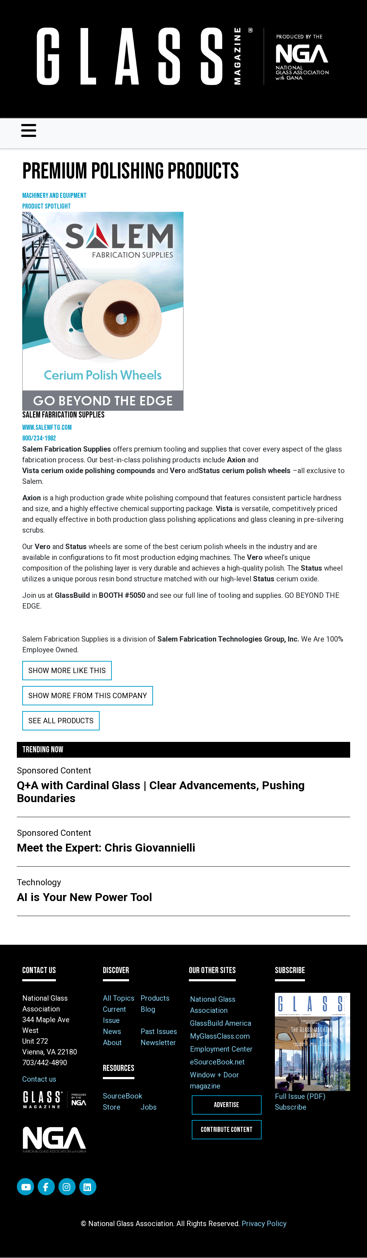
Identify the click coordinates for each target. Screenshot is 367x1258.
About (112, 1042)
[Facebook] (46, 1186)
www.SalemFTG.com (47, 427)
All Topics (118, 998)
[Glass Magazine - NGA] (180, 56)
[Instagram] (67, 1186)
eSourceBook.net (217, 1062)
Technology (39, 882)
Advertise (226, 1105)
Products (155, 998)
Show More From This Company (87, 695)
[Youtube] (25, 1186)
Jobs (148, 1107)
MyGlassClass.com (220, 1036)
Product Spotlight (46, 206)
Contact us (39, 1079)
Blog (147, 1009)
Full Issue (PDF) (300, 1096)
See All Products (61, 720)
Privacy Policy (264, 1223)
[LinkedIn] (87, 1186)
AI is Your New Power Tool (84, 897)
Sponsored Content (54, 771)
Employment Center (221, 1049)
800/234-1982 (39, 438)
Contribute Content (227, 1129)
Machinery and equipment (54, 195)
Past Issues (158, 1031)
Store (111, 1107)
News (112, 1031)
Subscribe (290, 1107)
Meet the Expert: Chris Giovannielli (107, 847)
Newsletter (158, 1042)
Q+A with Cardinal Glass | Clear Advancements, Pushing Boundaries (161, 791)
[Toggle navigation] (28, 130)
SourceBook (122, 1096)
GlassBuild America (220, 1023)
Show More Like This (67, 670)
